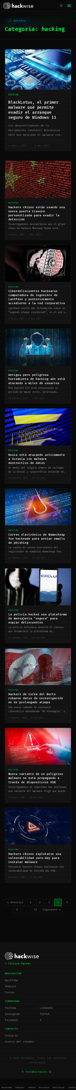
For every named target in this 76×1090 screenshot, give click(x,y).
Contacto (11, 1035)
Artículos (58, 1087)
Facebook (11, 1020)
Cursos (32, 1087)
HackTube (7, 1087)
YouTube (10, 1008)
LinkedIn (46, 1008)
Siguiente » (52, 909)
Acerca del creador (19, 1041)
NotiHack (44, 1087)
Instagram (12, 1014)
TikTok (44, 1014)
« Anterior (15, 902)
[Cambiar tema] (61, 5)
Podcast (20, 1087)
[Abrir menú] (69, 5)
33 (35, 909)
